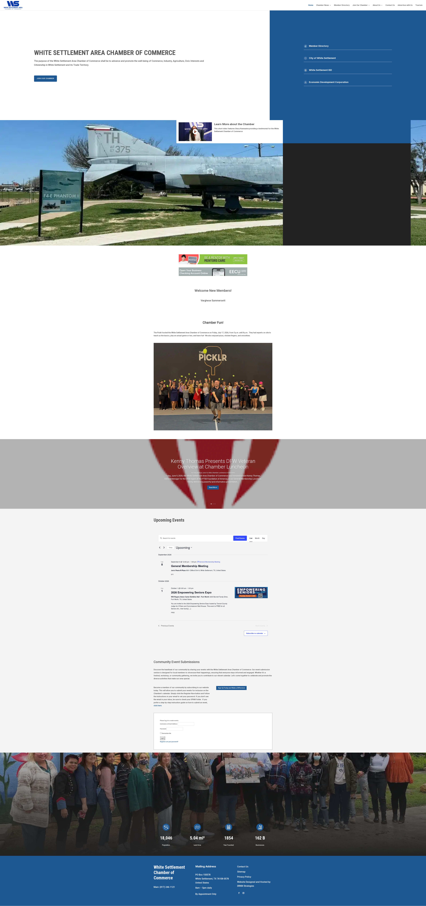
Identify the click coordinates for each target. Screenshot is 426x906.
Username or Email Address (168, 724)
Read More (213, 487)
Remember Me (166, 733)
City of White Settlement (322, 58)
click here (158, 706)
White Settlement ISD (320, 70)
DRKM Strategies (245, 886)
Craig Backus (197, 473)
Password (163, 729)
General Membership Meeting (189, 566)
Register (162, 741)
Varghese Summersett (213, 300)
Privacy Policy (244, 876)
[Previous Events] (159, 547)
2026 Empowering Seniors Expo (191, 592)
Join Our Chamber (360, 5)
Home (310, 5)
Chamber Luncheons (219, 473)
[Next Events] (164, 547)
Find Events (240, 538)
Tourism (418, 5)
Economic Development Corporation (328, 82)
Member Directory (342, 5)
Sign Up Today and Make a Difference (231, 688)
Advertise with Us (405, 5)
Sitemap (241, 871)
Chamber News (322, 5)
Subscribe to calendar (254, 633)
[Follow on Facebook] (239, 893)
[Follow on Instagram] (243, 893)
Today (170, 547)
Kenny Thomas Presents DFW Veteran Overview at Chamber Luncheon (213, 464)
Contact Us (390, 5)
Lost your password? (172, 741)
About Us (376, 5)
